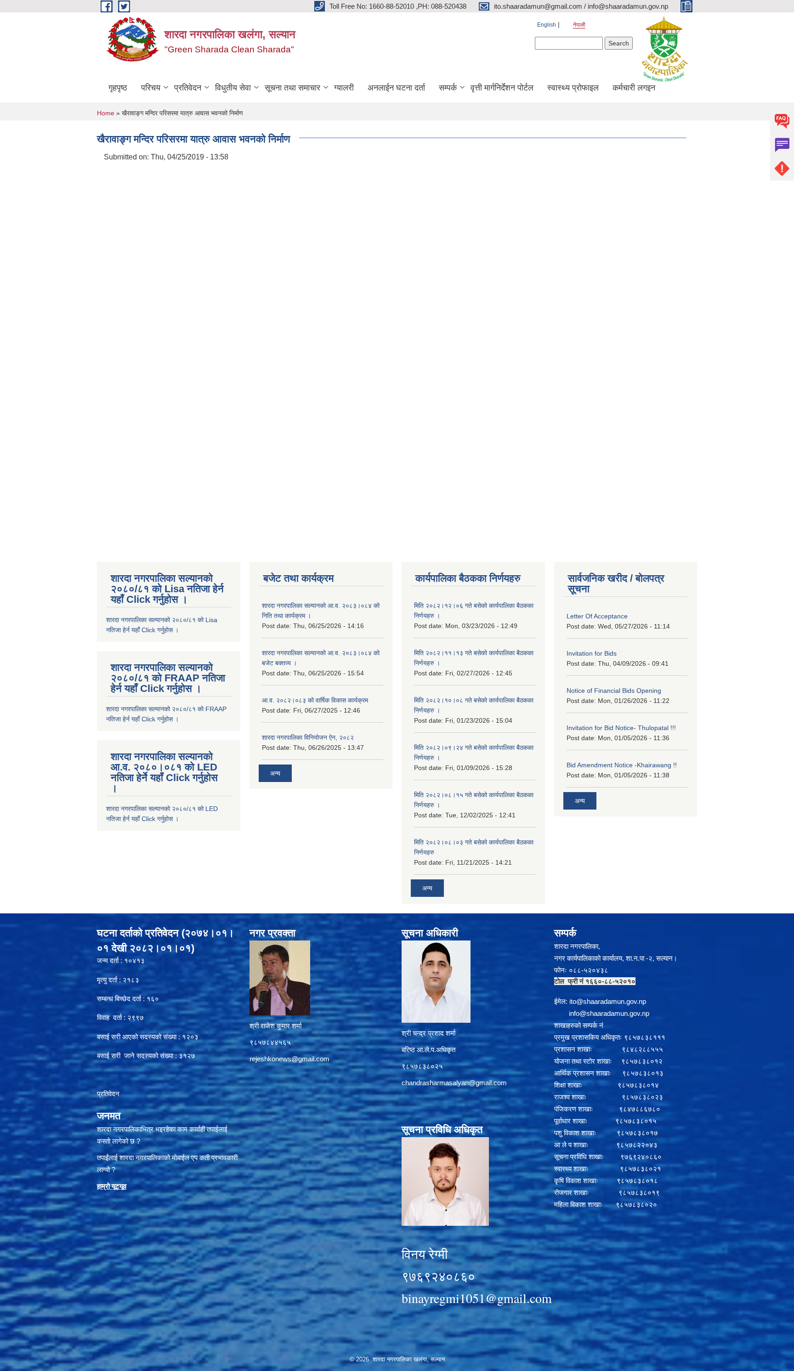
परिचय (150, 87)
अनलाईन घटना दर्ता (396, 87)
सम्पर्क (448, 87)
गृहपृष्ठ (117, 87)
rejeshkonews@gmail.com (289, 1059)
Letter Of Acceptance (597, 616)
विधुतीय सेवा (233, 87)
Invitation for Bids (592, 653)
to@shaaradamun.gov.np (608, 1001)
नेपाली (579, 25)
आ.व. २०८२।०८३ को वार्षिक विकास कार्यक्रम (315, 700)
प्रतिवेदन (187, 87)
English (546, 25)
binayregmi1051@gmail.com (477, 1298)
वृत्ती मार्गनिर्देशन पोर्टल (502, 87)
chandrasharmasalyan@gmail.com (454, 1083)
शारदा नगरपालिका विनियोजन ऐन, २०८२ (308, 737)
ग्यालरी (344, 87)
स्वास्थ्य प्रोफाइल (573, 87)
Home (105, 113)
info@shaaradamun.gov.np (609, 1013)
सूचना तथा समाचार (292, 87)
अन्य (275, 773)
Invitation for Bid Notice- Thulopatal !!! (621, 727)
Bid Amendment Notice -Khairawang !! (622, 765)
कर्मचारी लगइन (634, 87)
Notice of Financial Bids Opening (614, 690)
